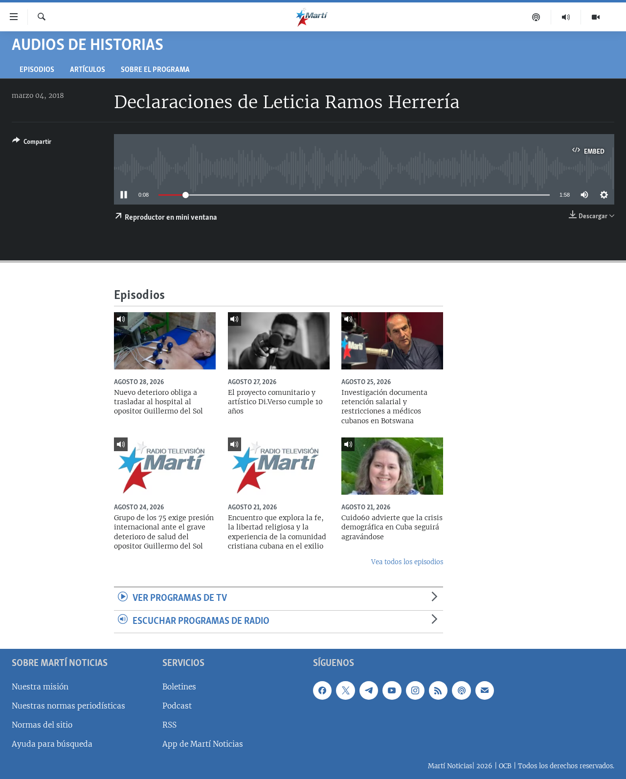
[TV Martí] (595, 17)
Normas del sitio (42, 725)
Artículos (87, 70)
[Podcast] (536, 17)
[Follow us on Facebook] (322, 690)
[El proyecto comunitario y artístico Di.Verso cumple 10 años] (279, 340)
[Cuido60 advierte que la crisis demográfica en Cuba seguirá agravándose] (392, 466)
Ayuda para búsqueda (52, 744)
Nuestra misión (40, 686)
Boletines (179, 686)
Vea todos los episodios (407, 562)
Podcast (177, 705)
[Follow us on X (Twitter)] (345, 690)
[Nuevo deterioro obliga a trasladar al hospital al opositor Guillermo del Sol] (165, 340)
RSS (169, 725)
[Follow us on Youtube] (391, 690)
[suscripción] (484, 690)
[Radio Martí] (566, 17)
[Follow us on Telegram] (368, 690)
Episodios (37, 70)
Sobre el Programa (155, 70)
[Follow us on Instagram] (415, 690)
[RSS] (438, 690)
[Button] (31, 143)
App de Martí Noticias (202, 744)
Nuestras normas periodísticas (68, 705)
